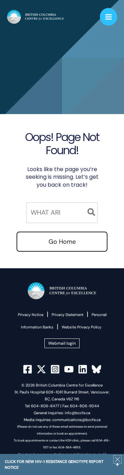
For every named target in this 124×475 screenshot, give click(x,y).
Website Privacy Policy (81, 327)
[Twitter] (41, 369)
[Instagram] (55, 369)
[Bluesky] (96, 369)
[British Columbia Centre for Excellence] (35, 17)
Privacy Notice (30, 314)
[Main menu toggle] (108, 17)
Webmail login (62, 343)
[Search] (91, 213)
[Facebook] (27, 369)
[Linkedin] (82, 369)
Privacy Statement (67, 314)
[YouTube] (69, 369)
